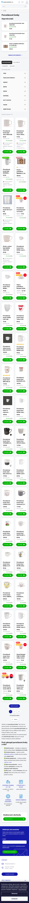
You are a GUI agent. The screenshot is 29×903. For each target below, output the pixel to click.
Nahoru (15, 719)
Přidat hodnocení (8, 819)
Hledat (25, 6)
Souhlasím (14, 899)
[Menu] (27, 2)
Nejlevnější (16, 62)
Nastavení (14, 893)
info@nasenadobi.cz (10, 863)
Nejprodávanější (6, 62)
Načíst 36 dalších (14, 706)
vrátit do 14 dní (8, 762)
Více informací (22, 889)
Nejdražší (5, 66)
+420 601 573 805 (9, 867)
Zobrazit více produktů (14, 55)
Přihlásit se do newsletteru (10, 851)
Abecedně (12, 66)
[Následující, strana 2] (14, 711)
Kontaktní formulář (10, 874)
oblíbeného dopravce (9, 754)
